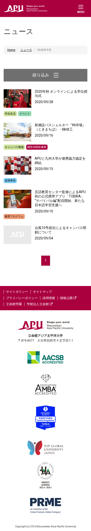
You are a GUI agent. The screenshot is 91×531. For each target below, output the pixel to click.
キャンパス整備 (14, 147)
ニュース (26, 50)
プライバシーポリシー (22, 298)
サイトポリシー (17, 292)
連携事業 (10, 180)
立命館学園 (14, 304)
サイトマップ (42, 292)
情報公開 (66, 298)
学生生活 (10, 113)
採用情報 (48, 298)
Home (11, 50)
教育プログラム (14, 216)
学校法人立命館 (38, 304)
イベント (24, 113)
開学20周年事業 (36, 147)
